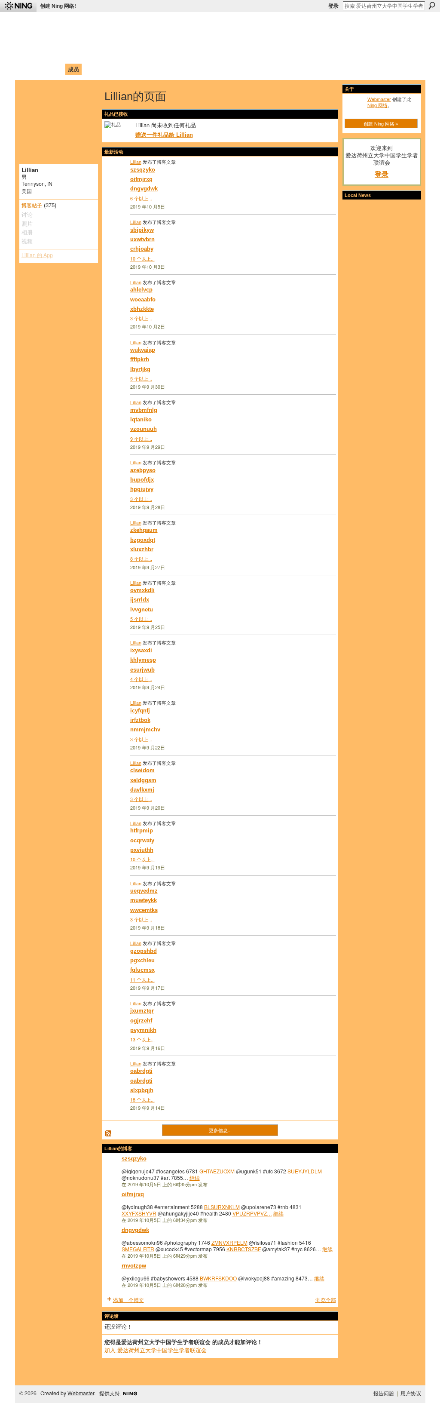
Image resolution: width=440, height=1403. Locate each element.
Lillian (135, 161)
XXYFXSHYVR (139, 1213)
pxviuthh (141, 850)
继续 (194, 1177)
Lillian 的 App (37, 255)
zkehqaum (144, 530)
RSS (109, 1134)
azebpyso (143, 470)
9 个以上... (141, 438)
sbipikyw (142, 230)
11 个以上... (142, 979)
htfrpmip (141, 830)
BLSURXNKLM (222, 1206)
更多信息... (220, 1130)
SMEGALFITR (138, 1249)
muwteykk (143, 900)
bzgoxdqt (142, 540)
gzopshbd (143, 951)
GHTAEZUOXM (217, 1171)
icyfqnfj (140, 710)
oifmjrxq (141, 179)
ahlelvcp (141, 289)
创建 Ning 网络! (58, 6)
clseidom (142, 770)
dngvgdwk (144, 188)
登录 (333, 6)
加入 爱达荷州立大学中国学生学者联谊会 (155, 1350)
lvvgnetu (141, 609)
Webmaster (379, 98)
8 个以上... (141, 558)
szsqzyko (142, 169)
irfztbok (140, 720)
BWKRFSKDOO (218, 1278)
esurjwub (142, 669)
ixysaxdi (141, 650)
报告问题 (383, 1393)
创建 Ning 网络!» (381, 123)
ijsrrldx (139, 599)
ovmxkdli (142, 590)
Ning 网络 (377, 104)
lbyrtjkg (140, 369)
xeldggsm (143, 780)
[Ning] (18, 6)
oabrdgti (141, 1071)
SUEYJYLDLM (304, 1171)
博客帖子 (31, 205)
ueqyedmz (144, 890)
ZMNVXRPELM (229, 1242)
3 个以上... (141, 318)
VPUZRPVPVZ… (252, 1213)
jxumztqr (142, 1010)
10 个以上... (142, 258)
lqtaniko (141, 419)
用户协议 (410, 1393)
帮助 (161, 69)
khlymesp (143, 660)
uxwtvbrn (142, 239)
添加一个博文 (128, 1299)
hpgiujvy (141, 489)
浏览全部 (325, 1299)
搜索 (431, 5)
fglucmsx (142, 970)
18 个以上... (142, 1099)
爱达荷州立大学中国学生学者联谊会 (134, 24)
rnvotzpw (134, 1265)
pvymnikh (143, 1030)
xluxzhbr (141, 549)
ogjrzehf (141, 1020)
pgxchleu (142, 960)
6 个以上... (141, 198)
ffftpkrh (139, 359)
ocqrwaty (142, 840)
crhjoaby (141, 249)
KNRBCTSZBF (243, 1249)
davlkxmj (142, 789)
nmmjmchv (145, 729)
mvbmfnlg (143, 410)
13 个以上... (142, 1039)
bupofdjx (142, 479)
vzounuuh (143, 429)
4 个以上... (141, 678)
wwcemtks (144, 910)
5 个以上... (141, 378)
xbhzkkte (142, 309)
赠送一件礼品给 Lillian (164, 134)
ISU (178, 69)
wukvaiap (142, 350)
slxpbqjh (141, 1090)
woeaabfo (143, 299)
